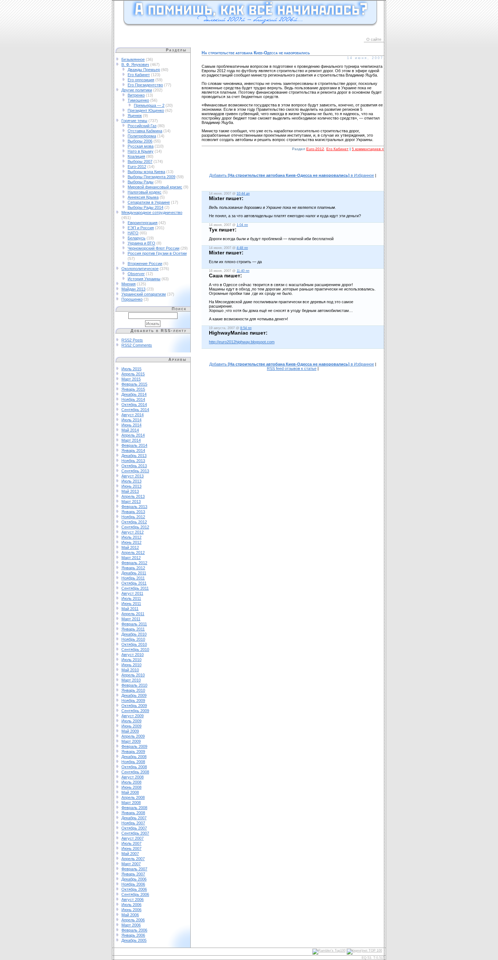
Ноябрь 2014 (133, 399)
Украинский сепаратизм (143, 294)
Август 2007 (132, 838)
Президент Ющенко (146, 110)
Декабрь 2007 (134, 818)
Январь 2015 (133, 389)
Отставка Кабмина (145, 131)
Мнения (128, 284)
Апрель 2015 (133, 374)
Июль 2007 (131, 843)
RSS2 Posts (132, 340)
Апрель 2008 (133, 797)
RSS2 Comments (136, 345)
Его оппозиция (141, 80)
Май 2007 (130, 853)
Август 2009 (132, 716)
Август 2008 (132, 777)
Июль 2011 (131, 598)
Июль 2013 (131, 481)
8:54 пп (246, 328)
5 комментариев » (368, 149)
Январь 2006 (133, 935)
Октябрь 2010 (134, 644)
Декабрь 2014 (134, 394)
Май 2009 (130, 731)
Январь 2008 (133, 813)
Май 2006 (130, 915)
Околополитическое (140, 268)
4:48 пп (242, 248)
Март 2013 (131, 501)
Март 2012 (131, 557)
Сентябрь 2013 (135, 471)
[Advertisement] (292, 166)
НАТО (133, 233)
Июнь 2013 (131, 486)
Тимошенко (138, 100)
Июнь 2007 (131, 848)
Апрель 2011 (132, 614)
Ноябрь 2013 (133, 460)
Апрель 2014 (133, 435)
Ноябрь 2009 (133, 700)
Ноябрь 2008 (133, 762)
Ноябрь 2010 (133, 639)
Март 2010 (131, 680)
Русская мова (140, 146)
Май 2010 (130, 670)
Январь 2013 (133, 512)
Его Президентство (145, 85)
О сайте (373, 39)
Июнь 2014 (131, 425)
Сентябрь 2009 (135, 711)
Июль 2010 (131, 659)
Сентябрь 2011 (135, 588)
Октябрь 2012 (134, 522)
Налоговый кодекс (145, 192)
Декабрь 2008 (134, 756)
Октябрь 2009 (134, 705)
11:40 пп (243, 271)
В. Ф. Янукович (135, 64)
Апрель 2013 (133, 496)
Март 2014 (131, 440)
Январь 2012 (133, 568)
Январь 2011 (133, 629)
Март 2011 (130, 619)
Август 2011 (132, 593)
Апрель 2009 (133, 736)
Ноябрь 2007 (133, 823)
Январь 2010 (133, 690)
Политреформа (142, 136)
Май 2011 (130, 608)
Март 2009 (131, 741)
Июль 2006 (131, 904)
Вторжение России (145, 263)
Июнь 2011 (131, 603)
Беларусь (136, 238)
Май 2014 (130, 430)
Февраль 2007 (134, 869)
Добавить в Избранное (291, 175)
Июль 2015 (131, 369)
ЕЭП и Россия (141, 228)
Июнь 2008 (131, 787)
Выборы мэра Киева (146, 171)
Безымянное (133, 59)
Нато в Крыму (140, 151)
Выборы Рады (140, 182)
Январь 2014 (133, 450)
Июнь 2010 (131, 665)
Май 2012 (130, 547)
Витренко (136, 95)
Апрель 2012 (133, 552)
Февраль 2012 (134, 563)
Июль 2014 (131, 420)
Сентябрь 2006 (135, 894)
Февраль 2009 (134, 746)
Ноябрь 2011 (133, 578)
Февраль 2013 (134, 506)
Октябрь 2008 (134, 767)
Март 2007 (131, 864)
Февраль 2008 (134, 807)
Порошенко (132, 299)
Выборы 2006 (140, 141)
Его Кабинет (139, 75)
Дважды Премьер (144, 69)
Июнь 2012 (131, 542)
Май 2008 (130, 792)
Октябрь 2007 (134, 828)
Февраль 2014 (134, 445)
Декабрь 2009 (134, 695)
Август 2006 (132, 899)
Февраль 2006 (134, 930)
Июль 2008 (131, 782)
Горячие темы (134, 120)
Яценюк (135, 115)
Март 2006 (131, 925)
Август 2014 (132, 415)
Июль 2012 (131, 537)
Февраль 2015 (134, 384)
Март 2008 (131, 802)
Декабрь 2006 (134, 879)
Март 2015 (131, 379)
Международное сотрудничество (151, 212)
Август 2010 (132, 654)
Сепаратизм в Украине (149, 202)
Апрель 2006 (133, 920)
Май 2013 (130, 491)
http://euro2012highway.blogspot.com (242, 342)
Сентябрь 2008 (135, 772)
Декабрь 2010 (134, 634)
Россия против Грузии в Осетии (157, 253)
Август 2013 (132, 476)
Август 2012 (132, 532)
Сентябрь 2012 (135, 527)
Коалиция (136, 156)
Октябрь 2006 (134, 889)
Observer (136, 274)
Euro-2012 (137, 166)
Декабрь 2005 (134, 940)
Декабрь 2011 (133, 573)
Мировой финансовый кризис (155, 187)
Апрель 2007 (133, 858)
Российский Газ (142, 126)
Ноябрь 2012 (133, 517)
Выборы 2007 (140, 161)
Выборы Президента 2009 (151, 177)
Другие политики (136, 90)
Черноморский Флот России (153, 248)
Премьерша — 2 (149, 105)
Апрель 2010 (133, 675)
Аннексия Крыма (143, 197)
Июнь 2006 (131, 910)
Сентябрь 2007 (135, 833)
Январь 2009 (133, 751)
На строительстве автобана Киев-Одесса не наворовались (256, 52)
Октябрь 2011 (134, 583)
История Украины (144, 279)
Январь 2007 (133, 874)
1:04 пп (242, 225)
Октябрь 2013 (134, 466)
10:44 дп (243, 193)
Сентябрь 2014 (135, 409)
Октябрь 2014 (134, 404)
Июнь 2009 (131, 726)
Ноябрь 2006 (133, 884)
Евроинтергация (142, 223)
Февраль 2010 (134, 685)
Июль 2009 (131, 721)
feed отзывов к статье (291, 368)
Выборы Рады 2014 (145, 207)
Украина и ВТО (141, 243)
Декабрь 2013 (134, 455)
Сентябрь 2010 (135, 649)
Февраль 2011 (134, 624)
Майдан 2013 (133, 289)
